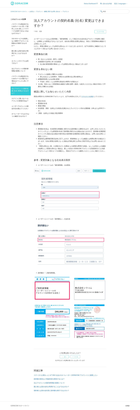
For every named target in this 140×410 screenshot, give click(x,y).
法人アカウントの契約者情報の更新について (20, 70)
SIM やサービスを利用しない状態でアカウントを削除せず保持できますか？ (20, 42)
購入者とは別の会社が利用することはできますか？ (20, 53)
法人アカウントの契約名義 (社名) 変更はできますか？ (20, 91)
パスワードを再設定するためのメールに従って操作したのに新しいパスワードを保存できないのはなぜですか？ (20, 28)
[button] (120, 3)
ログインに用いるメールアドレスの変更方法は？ (20, 100)
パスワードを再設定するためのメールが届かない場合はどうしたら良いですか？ (20, 79)
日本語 (127, 406)
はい (65, 356)
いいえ (76, 356)
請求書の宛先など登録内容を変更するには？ (49, 379)
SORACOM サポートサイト (19, 11)
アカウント (66, 11)
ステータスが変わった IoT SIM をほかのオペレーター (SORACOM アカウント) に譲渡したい (66, 375)
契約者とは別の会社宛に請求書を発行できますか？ (51, 390)
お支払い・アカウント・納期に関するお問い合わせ (44, 11)
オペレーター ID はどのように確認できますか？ (20, 115)
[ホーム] (19, 5)
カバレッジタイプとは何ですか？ (20, 62)
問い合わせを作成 (106, 3)
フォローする (100, 31)
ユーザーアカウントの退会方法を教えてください (20, 107)
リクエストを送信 (87, 96)
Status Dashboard (90, 3)
